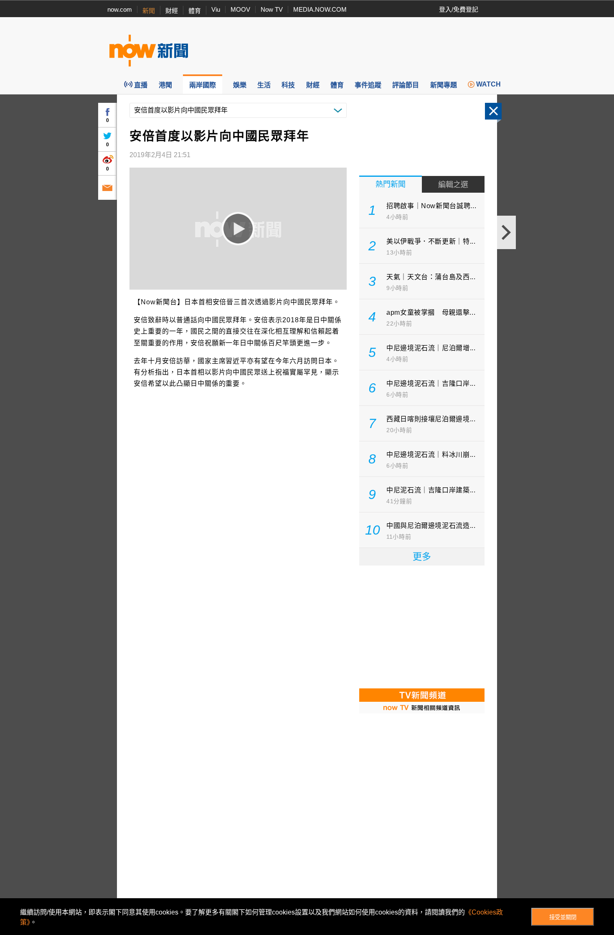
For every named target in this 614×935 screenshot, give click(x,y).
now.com (119, 9)
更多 (422, 556)
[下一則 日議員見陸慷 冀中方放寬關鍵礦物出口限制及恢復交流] (506, 232)
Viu (215, 9)
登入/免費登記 (458, 9)
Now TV (272, 9)
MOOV (240, 9)
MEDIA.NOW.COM (320, 9)
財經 (171, 10)
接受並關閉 (562, 917)
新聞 (148, 10)
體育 (194, 10)
